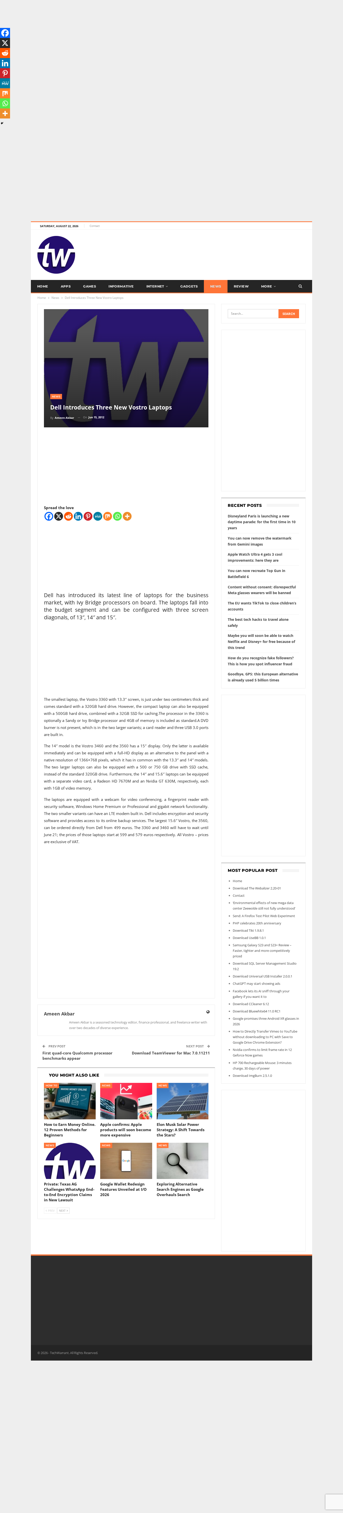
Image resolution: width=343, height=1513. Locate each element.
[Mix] (107, 516)
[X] (58, 516)
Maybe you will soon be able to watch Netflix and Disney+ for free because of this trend (261, 641)
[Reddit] (68, 516)
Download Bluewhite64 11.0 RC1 (256, 1011)
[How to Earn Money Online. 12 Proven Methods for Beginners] (70, 1101)
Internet (155, 286)
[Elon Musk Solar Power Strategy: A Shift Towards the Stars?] (183, 1101)
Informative (121, 286)
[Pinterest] (88, 516)
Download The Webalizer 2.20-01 (257, 888)
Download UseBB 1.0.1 (249, 937)
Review (241, 286)
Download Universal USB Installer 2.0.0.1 (262, 976)
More (266, 286)
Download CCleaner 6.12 (251, 1004)
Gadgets (189, 286)
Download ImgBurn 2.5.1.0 (252, 1075)
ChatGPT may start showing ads (256, 983)
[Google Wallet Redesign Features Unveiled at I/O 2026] (126, 1161)
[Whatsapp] (117, 516)
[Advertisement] (150, 35)
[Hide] (2, 123)
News (215, 286)
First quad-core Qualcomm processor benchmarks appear (77, 1055)
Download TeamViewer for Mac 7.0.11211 (171, 1052)
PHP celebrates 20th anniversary (257, 923)
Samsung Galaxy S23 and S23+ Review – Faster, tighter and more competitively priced (262, 950)
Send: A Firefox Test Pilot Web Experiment (264, 916)
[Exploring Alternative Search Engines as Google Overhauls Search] (183, 1161)
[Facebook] (48, 516)
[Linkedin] (78, 516)
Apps (66, 286)
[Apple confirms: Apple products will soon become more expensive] (126, 1101)
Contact (95, 226)
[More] (127, 516)
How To (51, 1085)
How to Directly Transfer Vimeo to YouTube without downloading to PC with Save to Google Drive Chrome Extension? (265, 1037)
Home (42, 286)
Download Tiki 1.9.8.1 (248, 930)
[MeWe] (97, 516)
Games (89, 286)
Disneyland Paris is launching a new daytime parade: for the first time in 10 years (262, 522)
